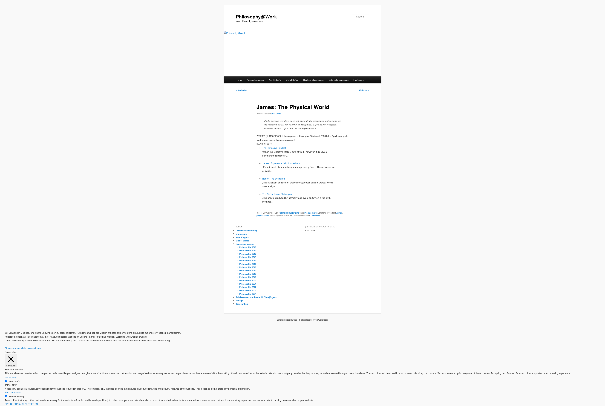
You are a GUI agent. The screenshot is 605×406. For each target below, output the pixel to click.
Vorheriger (242, 90)
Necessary (14, 381)
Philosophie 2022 (247, 287)
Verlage (239, 300)
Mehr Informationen (31, 348)
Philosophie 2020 (247, 280)
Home (239, 79)
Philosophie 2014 (247, 260)
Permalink (315, 215)
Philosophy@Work (256, 16)
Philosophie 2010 (247, 247)
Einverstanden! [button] (12, 348)
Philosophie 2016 (247, 267)
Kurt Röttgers (275, 79)
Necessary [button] (10, 377)
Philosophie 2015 (247, 263)
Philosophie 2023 (247, 290)
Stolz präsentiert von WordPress (313, 319)
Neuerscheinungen (255, 79)
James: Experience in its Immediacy (281, 163)
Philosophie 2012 (247, 253)
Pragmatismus (311, 212)
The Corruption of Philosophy (277, 194)
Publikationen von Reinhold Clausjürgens (256, 297)
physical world (262, 215)
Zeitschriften (242, 303)
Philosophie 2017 (247, 270)
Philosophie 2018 (247, 273)
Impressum (358, 79)
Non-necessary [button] (13, 392)
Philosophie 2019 (247, 277)
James (339, 212)
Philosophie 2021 (247, 283)
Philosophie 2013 (247, 257)
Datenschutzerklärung (339, 79)
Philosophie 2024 (247, 293)
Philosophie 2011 (247, 250)
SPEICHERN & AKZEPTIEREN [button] (21, 404)
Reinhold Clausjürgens (313, 79)
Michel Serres (292, 79)
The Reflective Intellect (274, 147)
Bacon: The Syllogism (273, 178)
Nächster (364, 90)
